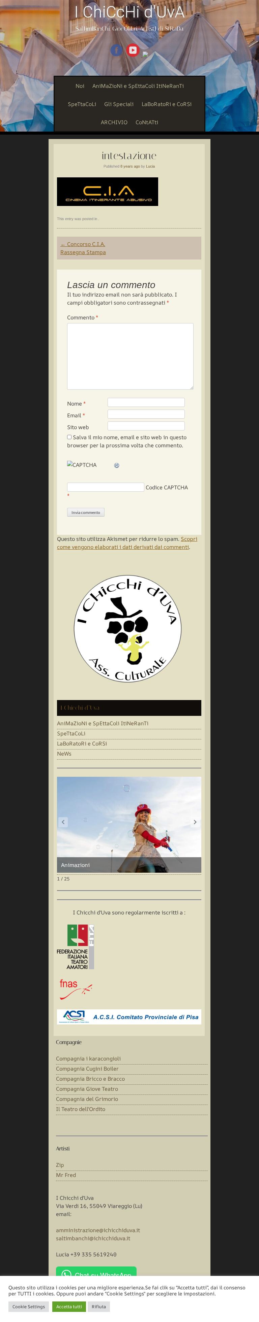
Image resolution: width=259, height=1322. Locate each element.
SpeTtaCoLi (82, 104)
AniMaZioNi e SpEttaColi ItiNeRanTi (138, 86)
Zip (60, 1165)
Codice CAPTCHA (167, 487)
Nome (76, 403)
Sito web (78, 427)
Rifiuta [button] (99, 1306)
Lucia (150, 166)
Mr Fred (66, 1175)
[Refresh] (117, 464)
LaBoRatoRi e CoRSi (167, 104)
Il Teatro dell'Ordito (80, 1109)
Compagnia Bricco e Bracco (90, 1078)
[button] (195, 822)
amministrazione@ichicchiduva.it (98, 1230)
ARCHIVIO (114, 122)
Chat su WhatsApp (103, 1275)
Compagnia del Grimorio (87, 1099)
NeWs (64, 753)
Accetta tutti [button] (69, 1306)
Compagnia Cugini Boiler (87, 1068)
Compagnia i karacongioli (88, 1058)
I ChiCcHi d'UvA (129, 12)
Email (76, 415)
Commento (82, 317)
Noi (80, 86)
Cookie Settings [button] (28, 1306)
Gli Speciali (119, 104)
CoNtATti (147, 122)
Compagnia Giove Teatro (87, 1088)
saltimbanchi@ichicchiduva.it (93, 1238)
